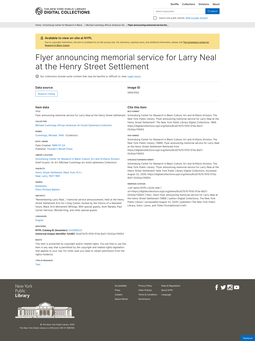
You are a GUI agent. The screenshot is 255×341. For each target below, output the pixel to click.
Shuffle (175, 4)
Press (117, 290)
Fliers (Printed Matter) (47, 189)
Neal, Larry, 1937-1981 (47, 175)
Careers (118, 294)
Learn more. (134, 76)
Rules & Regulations (170, 285)
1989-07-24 (58, 145)
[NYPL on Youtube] (236, 287)
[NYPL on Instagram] (230, 287)
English (39, 220)
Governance (144, 299)
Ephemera (41, 185)
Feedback (248, 338)
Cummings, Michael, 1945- (50, 135)
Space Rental (121, 299)
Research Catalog (46, 94)
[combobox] (179, 11)
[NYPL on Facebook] (216, 287)
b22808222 (75, 230)
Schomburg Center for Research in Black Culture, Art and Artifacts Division (77, 158)
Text (37, 264)
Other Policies (145, 290)
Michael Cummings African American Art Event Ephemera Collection (73, 125)
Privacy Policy (145, 285)
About (216, 4)
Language (166, 294)
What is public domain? (197, 18)
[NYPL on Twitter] (223, 287)
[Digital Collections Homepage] (62, 11)
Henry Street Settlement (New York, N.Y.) (58, 172)
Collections (188, 4)
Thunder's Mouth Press (59, 148)
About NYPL (167, 290)
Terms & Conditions (147, 294)
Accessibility (121, 285)
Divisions (204, 4)
